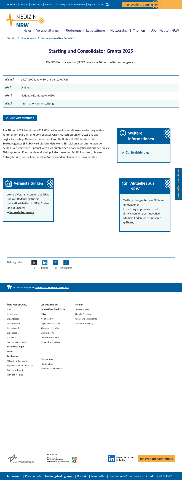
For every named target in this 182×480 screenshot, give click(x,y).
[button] (66, 262)
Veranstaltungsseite (21, 212)
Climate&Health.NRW (50, 342)
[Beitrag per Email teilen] (55, 262)
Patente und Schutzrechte (86, 319)
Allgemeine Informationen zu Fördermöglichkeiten (20, 367)
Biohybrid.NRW (47, 333)
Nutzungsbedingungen (59, 476)
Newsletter (36, 4)
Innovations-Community (142, 5)
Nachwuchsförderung (84, 323)
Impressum (14, 476)
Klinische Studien (82, 309)
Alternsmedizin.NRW (50, 328)
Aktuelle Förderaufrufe (17, 361)
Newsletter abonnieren (178, 184)
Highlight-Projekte (15, 375)
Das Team (11, 337)
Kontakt (49, 4)
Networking (118, 30)
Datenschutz (33, 476)
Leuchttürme (95, 30)
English (91, 4)
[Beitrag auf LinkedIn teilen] (44, 262)
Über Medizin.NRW (165, 30)
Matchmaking (47, 364)
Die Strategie (12, 333)
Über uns (11, 309)
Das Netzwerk (13, 328)
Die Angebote (13, 319)
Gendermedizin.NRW (50, 337)
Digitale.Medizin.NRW (50, 323)
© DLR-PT (165, 476)
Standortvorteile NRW (16, 342)
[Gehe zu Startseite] (9, 287)
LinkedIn (24, 4)
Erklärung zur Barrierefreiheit (70, 4)
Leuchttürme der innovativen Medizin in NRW (53, 309)
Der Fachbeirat (13, 323)
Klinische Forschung (83, 314)
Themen (139, 30)
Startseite (12, 4)
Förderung (73, 30)
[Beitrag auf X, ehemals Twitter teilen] (34, 262)
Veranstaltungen (48, 30)
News (27, 30)
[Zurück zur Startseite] (24, 20)
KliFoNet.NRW (47, 319)
